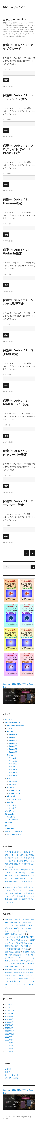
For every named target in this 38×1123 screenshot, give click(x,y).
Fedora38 (13, 746)
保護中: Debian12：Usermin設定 (16, 201)
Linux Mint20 (15, 799)
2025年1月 (9, 1007)
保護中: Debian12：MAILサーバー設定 (16, 402)
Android (8, 823)
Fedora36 (13, 737)
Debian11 (13, 784)
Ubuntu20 (13, 770)
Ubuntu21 (13, 767)
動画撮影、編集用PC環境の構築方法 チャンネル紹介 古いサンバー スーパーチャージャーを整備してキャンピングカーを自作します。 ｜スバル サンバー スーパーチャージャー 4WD (19, 978)
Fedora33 (13, 749)
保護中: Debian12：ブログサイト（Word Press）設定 (18, 149)
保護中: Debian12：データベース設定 (18, 503)
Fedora (10, 731)
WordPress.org (11, 1078)
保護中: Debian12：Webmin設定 (16, 251)
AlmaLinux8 (14, 793)
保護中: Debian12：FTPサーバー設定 (16, 452)
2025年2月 (9, 1004)
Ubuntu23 (13, 761)
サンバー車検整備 (14, 834)
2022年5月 (9, 1049)
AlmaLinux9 (14, 790)
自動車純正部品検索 (12, 919)
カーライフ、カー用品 (13, 832)
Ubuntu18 (13, 773)
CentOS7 (12, 808)
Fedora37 (13, 734)
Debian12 (13, 781)
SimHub (10, 829)
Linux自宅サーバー (12, 723)
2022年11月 (9, 1034)
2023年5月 (9, 1028)
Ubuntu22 (13, 764)
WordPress (9, 811)
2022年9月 (9, 1037)
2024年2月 (9, 1022)
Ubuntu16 (13, 776)
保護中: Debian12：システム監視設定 (18, 302)
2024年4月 (9, 1016)
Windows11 (14, 820)
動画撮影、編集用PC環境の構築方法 (19, 969)
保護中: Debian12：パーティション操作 (18, 97)
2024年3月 (9, 1019)
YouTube (8, 720)
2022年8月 (9, 1040)
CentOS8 (12, 805)
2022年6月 (9, 1046)
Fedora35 (13, 740)
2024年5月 (9, 1013)
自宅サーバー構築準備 (15, 725)
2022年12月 (9, 1031)
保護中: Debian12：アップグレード (18, 46)
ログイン (8, 1069)
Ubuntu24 (13, 758)
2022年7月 (9, 1043)
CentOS (10, 802)
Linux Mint (12, 796)
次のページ (32, 555)
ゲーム (7, 826)
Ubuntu (10, 755)
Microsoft (9, 814)
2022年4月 (9, 1052)
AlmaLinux (12, 787)
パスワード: (7, 69)
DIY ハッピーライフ (14, 7)
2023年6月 (9, 1025)
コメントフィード (12, 1075)
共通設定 (10, 728)
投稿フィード (10, 1072)
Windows (11, 817)
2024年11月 (9, 1010)
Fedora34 (13, 743)
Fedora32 (13, 752)
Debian (10, 779)
